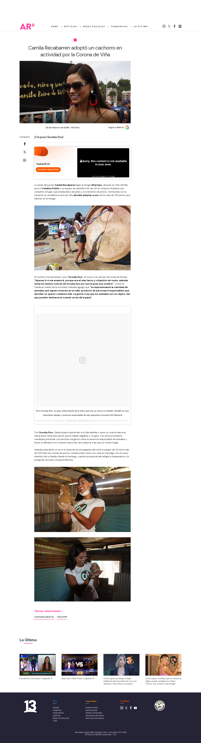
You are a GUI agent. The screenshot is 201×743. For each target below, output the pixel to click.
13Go (55, 721)
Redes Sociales (94, 26)
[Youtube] (135, 709)
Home (54, 26)
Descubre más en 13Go (48, 169)
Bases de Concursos (61, 718)
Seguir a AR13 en (116, 127)
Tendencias (119, 26)
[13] (179, 27)
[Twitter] (169, 27)
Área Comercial (91, 710)
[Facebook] (174, 27)
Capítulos (56, 715)
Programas (57, 710)
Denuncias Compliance (94, 718)
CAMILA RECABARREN (77, 420)
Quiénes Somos (91, 707)
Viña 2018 (62, 616)
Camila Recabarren (44, 616)
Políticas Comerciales (93, 713)
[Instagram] (163, 27)
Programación (58, 713)
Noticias (70, 26)
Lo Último (141, 26)
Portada (56, 707)
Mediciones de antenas (94, 715)
